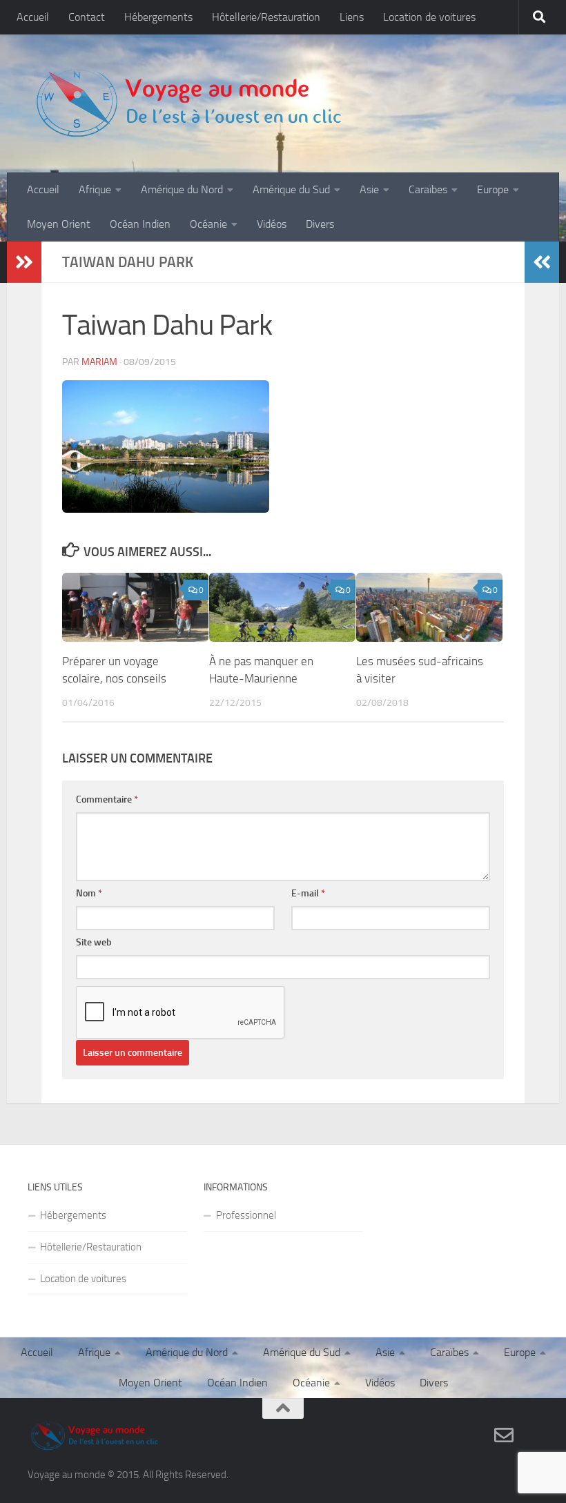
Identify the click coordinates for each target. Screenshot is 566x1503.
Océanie (208, 223)
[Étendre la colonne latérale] (24, 262)
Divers (320, 223)
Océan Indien (140, 223)
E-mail (308, 893)
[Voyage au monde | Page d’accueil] (188, 103)
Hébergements (158, 16)
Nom (89, 893)
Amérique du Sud (291, 189)
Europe (493, 189)
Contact (86, 16)
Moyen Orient (58, 223)
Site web (94, 942)
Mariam (99, 362)
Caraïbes (428, 189)
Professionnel (246, 1215)
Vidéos (271, 223)
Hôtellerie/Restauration (266, 16)
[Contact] (504, 1435)
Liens (352, 16)
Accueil (33, 16)
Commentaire (107, 799)
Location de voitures (429, 16)
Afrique (95, 189)
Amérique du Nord (182, 189)
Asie (369, 189)
